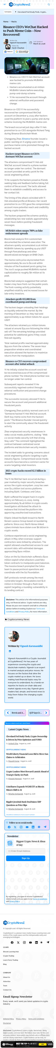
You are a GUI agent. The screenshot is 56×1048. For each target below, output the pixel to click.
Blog (5, 964)
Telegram (45, 827)
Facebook (9, 827)
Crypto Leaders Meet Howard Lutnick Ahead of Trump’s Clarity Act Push (27, 773)
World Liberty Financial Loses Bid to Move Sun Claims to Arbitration (27, 755)
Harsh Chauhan (18, 48)
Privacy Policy (24, 612)
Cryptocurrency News (18, 619)
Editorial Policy (8, 1019)
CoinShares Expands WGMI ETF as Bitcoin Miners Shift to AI (25, 788)
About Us (6, 977)
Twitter (15, 827)
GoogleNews (39, 827)
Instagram (21, 827)
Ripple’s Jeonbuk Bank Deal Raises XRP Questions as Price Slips (23, 803)
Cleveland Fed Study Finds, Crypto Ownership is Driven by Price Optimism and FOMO (26, 738)
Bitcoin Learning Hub (11, 952)
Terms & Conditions (40, 899)
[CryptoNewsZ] (19, 4)
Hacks (14, 22)
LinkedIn (33, 827)
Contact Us (7, 990)
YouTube (27, 827)
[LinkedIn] (10, 651)
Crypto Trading (8, 956)
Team (5, 986)
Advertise (6, 981)
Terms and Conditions (36, 1019)
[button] (4, 4)
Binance (26, 139)
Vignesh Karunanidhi (18, 43)
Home (5, 22)
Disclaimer (7, 1023)
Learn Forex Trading (10, 960)
